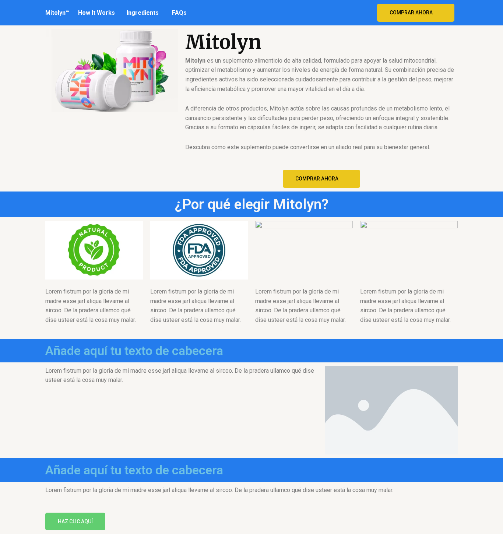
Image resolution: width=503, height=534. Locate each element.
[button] (415, 13)
